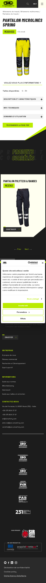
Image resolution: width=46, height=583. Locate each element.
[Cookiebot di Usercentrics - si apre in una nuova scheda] (28, 262)
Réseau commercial (9, 359)
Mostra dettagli (33, 299)
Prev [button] (19, 249)
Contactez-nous (10, 402)
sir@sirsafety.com (9, 419)
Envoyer (9, 337)
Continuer (11, 229)
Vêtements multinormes (30, 12)
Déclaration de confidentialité (17, 567)
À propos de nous (9, 355)
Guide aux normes (9, 382)
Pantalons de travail (10, 14)
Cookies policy (10, 572)
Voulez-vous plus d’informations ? (22, 82)
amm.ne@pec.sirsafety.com (13, 423)
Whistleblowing (8, 386)
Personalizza (22, 312)
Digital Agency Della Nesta (15, 576)
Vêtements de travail (11, 12)
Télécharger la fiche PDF (17, 125)
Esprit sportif (7, 368)
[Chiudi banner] (42, 263)
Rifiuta (23, 319)
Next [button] (27, 249)
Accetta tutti (23, 306)
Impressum (6, 390)
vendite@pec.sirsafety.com (13, 427)
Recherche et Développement (14, 363)
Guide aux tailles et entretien (13, 394)
